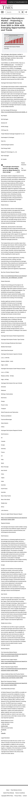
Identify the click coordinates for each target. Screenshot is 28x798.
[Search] (19, 12)
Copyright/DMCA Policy (7, 795)
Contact (25, 795)
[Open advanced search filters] (22, 12)
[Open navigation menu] (2, 12)
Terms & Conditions (20, 793)
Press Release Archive (16, 790)
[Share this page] (26, 12)
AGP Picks (3, 2)
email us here (4, 726)
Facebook (3, 729)
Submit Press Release (8, 793)
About (7, 790)
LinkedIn (3, 733)
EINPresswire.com (8, 64)
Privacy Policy (17, 795)
